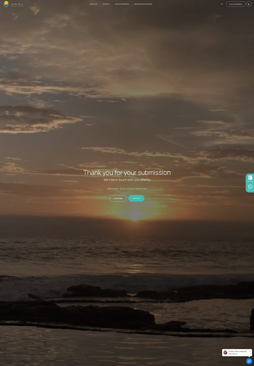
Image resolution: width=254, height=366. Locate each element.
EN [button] (222, 4)
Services (106, 4)
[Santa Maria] (13, 4)
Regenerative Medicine (143, 4)
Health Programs (122, 4)
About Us (93, 4)
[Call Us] (248, 4)
